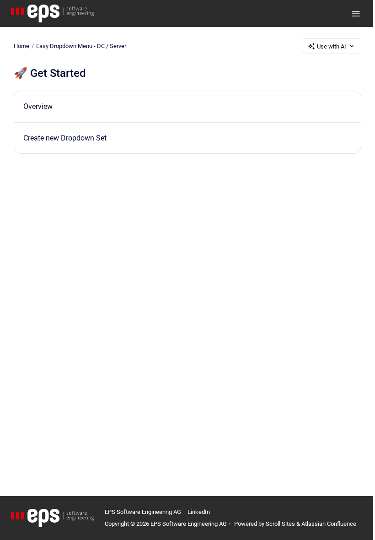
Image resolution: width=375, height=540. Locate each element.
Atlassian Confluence (328, 523)
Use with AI (331, 46)
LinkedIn (199, 511)
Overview (38, 106)
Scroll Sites (280, 523)
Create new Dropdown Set (65, 138)
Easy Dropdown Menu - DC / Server (81, 46)
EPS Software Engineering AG (143, 511)
